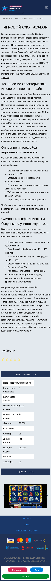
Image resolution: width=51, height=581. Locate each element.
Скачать (25, 576)
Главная (27, 518)
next (48, 496)
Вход (37, 570)
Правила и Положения (27, 531)
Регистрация (17, 570)
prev (3, 496)
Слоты (27, 524)
